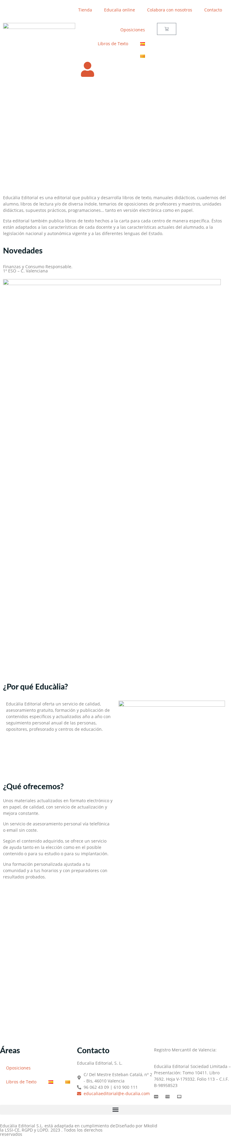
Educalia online (119, 10)
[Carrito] (166, 29)
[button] (115, 1110)
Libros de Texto (113, 43)
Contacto (213, 10)
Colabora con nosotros (169, 10)
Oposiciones (132, 30)
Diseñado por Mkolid (136, 1126)
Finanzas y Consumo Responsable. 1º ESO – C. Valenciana (37, 269)
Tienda (85, 10)
